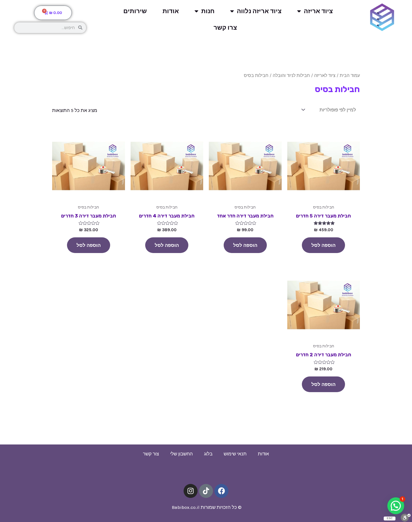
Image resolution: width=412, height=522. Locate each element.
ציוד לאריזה (324, 75)
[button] (395, 505)
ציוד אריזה (318, 11)
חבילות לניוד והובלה (291, 75)
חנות (207, 11)
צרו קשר (225, 27)
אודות (171, 11)
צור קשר (151, 454)
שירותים (135, 11)
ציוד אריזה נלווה (259, 11)
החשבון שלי (181, 454)
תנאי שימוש (235, 454)
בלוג (208, 454)
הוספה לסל (323, 245)
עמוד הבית (350, 75)
